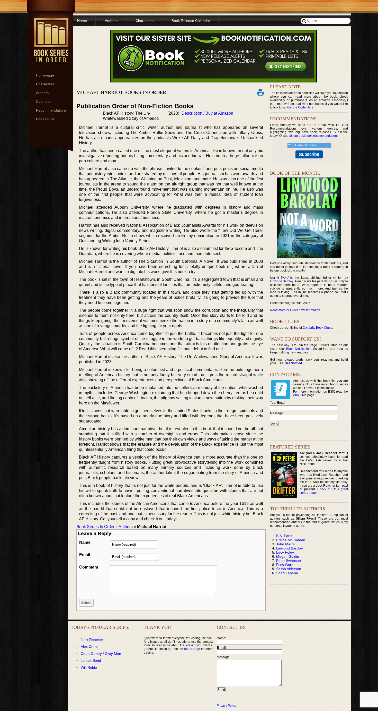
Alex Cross (89, 647)
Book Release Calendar (191, 21)
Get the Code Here (300, 107)
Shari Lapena (287, 573)
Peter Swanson (288, 560)
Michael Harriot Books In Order (121, 92)
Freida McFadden (290, 540)
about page (192, 649)
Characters (45, 84)
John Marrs (285, 544)
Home (82, 21)
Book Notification (298, 349)
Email (84, 555)
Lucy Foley (285, 552)
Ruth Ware (284, 565)
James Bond (91, 660)
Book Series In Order (95, 526)
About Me (300, 395)
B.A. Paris (284, 536)
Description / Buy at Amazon (207, 113)
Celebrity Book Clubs (317, 327)
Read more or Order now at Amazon (295, 310)
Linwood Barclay (281, 281)
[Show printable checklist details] (260, 92)
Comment (88, 567)
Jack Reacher (92, 640)
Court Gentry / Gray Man (101, 653)
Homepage (45, 75)
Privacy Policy (226, 705)
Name (85, 542)
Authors (42, 93)
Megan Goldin (287, 556)
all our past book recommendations (313, 136)
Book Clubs (45, 119)
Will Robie (89, 667)
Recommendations (51, 110)
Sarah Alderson (288, 569)
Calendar (43, 101)
